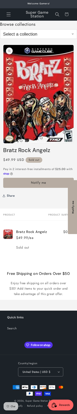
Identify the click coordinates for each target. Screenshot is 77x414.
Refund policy (35, 406)
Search (12, 328)
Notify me (38, 182)
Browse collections (18, 24)
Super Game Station (36, 400)
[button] (8, 14)
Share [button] (11, 195)
